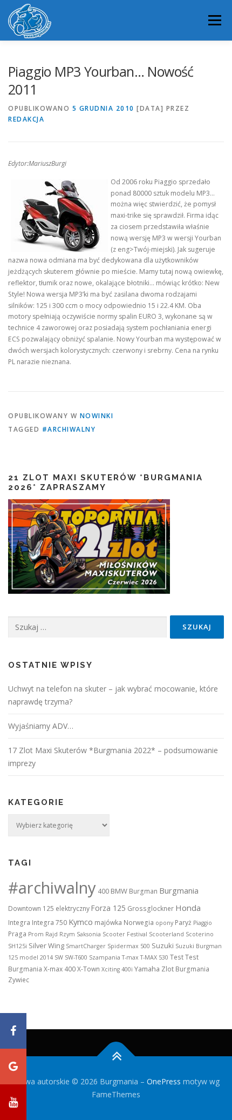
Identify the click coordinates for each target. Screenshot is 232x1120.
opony (164, 923)
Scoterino (200, 934)
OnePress (164, 1081)
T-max (130, 957)
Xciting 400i (117, 969)
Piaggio (202, 923)
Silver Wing (46, 945)
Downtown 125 (31, 908)
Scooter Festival (125, 934)
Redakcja (26, 119)
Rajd (51, 934)
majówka (108, 922)
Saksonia (89, 934)
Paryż (183, 922)
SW (58, 957)
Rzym (67, 934)
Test (176, 957)
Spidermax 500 (128, 946)
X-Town (88, 969)
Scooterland (166, 934)
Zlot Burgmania (185, 969)
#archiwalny (69, 429)
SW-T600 (76, 957)
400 (103, 891)
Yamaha (147, 969)
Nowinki (97, 415)
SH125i (17, 946)
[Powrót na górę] (116, 1056)
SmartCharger (86, 946)
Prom (36, 934)
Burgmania (179, 890)
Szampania (104, 957)
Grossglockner (150, 908)
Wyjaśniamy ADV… (40, 726)
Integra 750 (49, 922)
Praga (17, 933)
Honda (188, 907)
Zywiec (18, 979)
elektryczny (73, 908)
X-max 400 (60, 969)
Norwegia (139, 922)
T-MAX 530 (154, 957)
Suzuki (163, 945)
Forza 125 (108, 908)
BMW (119, 891)
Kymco (81, 921)
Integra (19, 922)
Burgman (143, 891)
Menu (214, 20)
